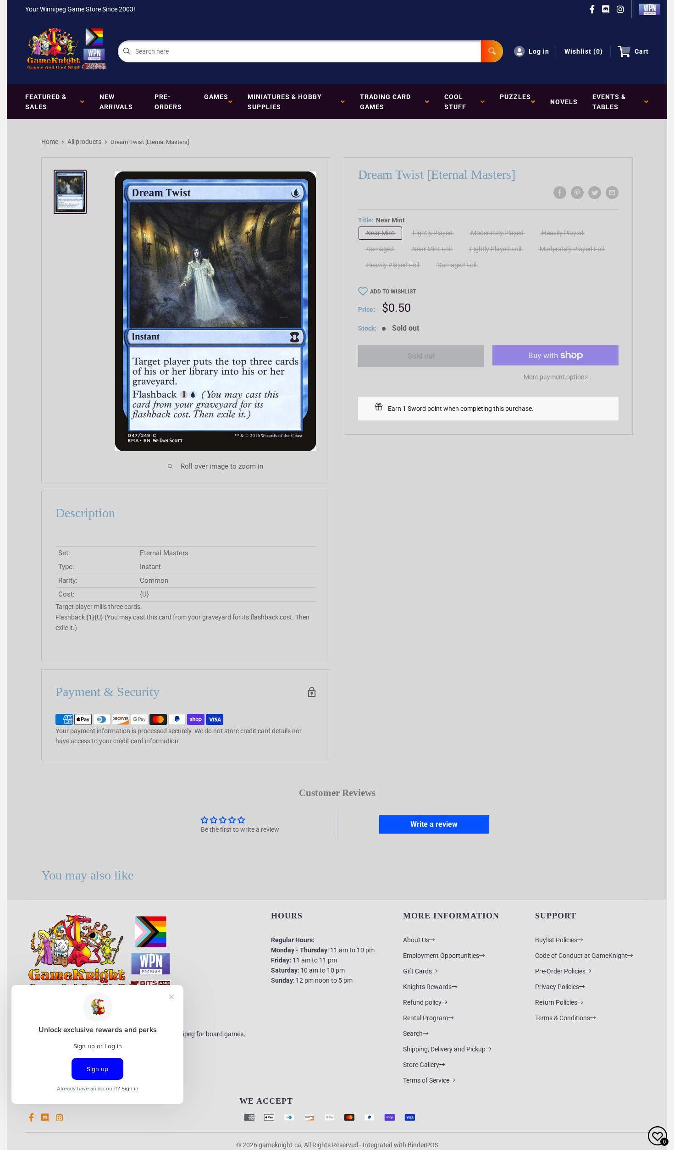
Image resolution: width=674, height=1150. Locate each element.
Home (49, 141)
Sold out (421, 356)
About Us (416, 940)
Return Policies (556, 1002)
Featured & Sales (45, 102)
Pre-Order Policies (560, 971)
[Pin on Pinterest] (577, 192)
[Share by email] (612, 192)
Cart (642, 51)
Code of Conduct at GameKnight (581, 955)
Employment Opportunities (441, 955)
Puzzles (515, 102)
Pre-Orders (168, 102)
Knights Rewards (427, 986)
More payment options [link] (556, 377)
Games (216, 102)
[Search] (492, 51)
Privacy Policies (557, 986)
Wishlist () (583, 51)
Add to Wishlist (393, 291)
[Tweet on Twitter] (594, 192)
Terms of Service (426, 1080)
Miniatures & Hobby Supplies (285, 102)
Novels (564, 101)
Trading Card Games (385, 102)
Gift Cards (417, 971)
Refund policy (422, 1002)
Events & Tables (609, 102)
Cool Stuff (457, 102)
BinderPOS (423, 1145)
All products (84, 141)
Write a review (434, 824)
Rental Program (425, 1018)
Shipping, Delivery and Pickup (444, 1049)
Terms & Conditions (562, 1018)
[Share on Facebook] (559, 192)
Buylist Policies (556, 940)
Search (413, 1033)
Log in (539, 51)
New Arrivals (116, 102)
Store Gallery (421, 1064)
